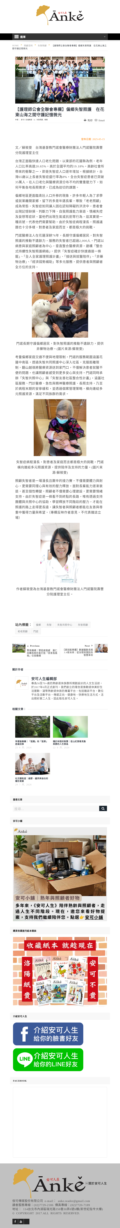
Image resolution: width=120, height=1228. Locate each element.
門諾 (35, 631)
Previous (35, 646)
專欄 (46, 119)
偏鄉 (38, 624)
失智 (49, 624)
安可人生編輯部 (26, 119)
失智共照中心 (64, 624)
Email (102, 120)
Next (87, 646)
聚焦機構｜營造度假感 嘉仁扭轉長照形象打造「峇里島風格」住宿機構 (42, 653)
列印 (90, 120)
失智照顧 (40, 119)
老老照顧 (23, 631)
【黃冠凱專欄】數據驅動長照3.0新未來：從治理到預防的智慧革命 (78, 652)
